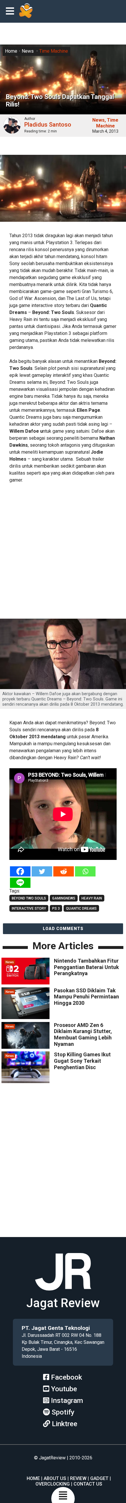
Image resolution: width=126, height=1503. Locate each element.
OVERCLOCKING (52, 1484)
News (28, 51)
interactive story (29, 908)
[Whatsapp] (85, 871)
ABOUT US (55, 1478)
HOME (33, 1478)
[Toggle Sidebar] (11, 11)
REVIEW (78, 1478)
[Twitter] (42, 871)
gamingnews (63, 898)
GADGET (99, 1478)
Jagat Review (63, 1303)
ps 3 (56, 908)
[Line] (20, 883)
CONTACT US (88, 1484)
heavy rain (91, 898)
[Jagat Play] (26, 11)
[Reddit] (63, 871)
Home (11, 51)
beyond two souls (29, 898)
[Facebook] (20, 871)
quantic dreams (81, 908)
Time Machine (53, 51)
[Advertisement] (63, 551)
